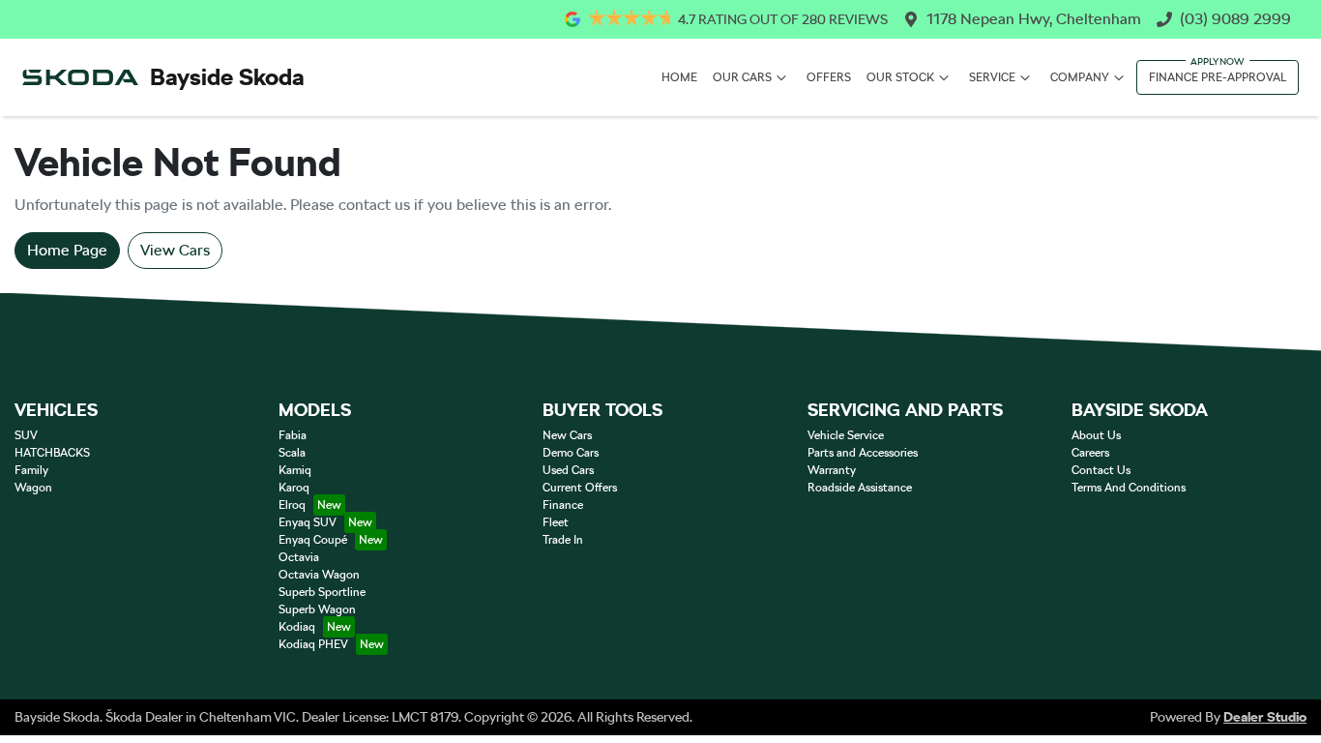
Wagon (33, 487)
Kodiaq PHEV (313, 644)
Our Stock (900, 77)
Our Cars (742, 77)
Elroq (292, 505)
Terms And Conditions (1128, 487)
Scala (292, 453)
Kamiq (295, 470)
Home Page (67, 250)
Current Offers (580, 487)
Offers (829, 77)
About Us (1096, 435)
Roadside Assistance (859, 487)
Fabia (293, 435)
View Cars (175, 250)
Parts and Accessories (862, 453)
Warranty (831, 470)
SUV (26, 435)
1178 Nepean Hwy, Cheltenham (1033, 19)
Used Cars (568, 470)
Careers (1090, 453)
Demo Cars (571, 453)
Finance (563, 505)
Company (1079, 77)
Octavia (299, 557)
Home (679, 77)
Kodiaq (297, 627)
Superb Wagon (317, 609)
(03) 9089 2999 (1235, 19)
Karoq (294, 487)
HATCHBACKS (52, 453)
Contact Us (1100, 470)
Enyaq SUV (308, 522)
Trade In (563, 540)
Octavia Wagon (319, 574)
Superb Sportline (322, 592)
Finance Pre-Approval (1217, 77)
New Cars (567, 435)
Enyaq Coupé (313, 540)
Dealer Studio (1264, 717)
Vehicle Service (845, 435)
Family (31, 470)
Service (992, 77)
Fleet (556, 522)
